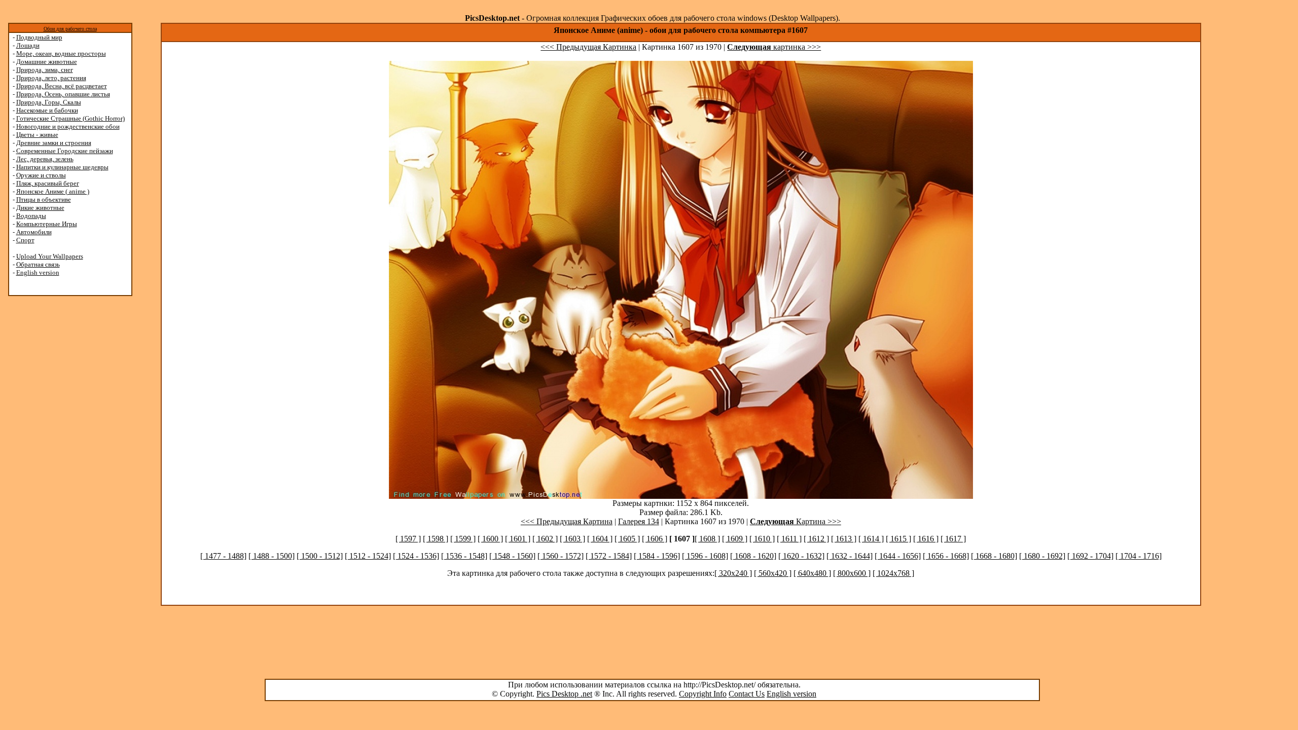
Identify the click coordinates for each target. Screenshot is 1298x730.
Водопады (31, 216)
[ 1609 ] (734, 538)
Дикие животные (40, 207)
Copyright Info (703, 693)
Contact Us (747, 693)
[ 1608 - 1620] (753, 556)
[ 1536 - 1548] (464, 556)
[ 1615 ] (898, 538)
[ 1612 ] (816, 538)
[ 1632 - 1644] (849, 556)
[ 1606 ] (654, 538)
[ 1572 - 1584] (609, 556)
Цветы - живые (37, 134)
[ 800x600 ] (852, 573)
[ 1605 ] (627, 538)
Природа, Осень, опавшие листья (63, 94)
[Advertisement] (47, 457)
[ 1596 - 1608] (705, 556)
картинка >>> (774, 47)
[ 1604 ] (599, 538)
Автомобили (34, 232)
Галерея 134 (638, 521)
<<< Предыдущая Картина (566, 521)
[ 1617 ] (953, 538)
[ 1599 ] (463, 538)
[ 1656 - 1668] (946, 556)
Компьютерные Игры (46, 224)
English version (37, 272)
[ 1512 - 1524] (368, 556)
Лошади (28, 45)
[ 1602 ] (545, 538)
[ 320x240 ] (733, 573)
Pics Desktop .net (564, 693)
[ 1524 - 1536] (416, 556)
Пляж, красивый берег (47, 183)
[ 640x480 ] (812, 573)
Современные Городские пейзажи (64, 151)
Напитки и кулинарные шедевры (62, 167)
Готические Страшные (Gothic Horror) (70, 118)
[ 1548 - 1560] (512, 556)
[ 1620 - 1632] (801, 556)
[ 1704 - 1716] (1138, 556)
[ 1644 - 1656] (898, 556)
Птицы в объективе (43, 199)
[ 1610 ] (762, 538)
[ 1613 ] (843, 538)
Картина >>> (795, 521)
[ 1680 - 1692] (1042, 556)
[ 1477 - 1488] (223, 556)
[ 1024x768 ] (893, 573)
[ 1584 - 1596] (657, 556)
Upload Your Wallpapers (49, 256)
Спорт (25, 240)
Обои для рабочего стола (70, 28)
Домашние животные (46, 61)
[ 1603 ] (572, 538)
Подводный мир (39, 37)
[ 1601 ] (517, 538)
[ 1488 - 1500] (271, 556)
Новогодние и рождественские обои (68, 126)
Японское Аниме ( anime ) (52, 191)
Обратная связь (38, 264)
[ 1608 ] (707, 538)
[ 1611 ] (789, 538)
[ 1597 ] (408, 538)
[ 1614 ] (871, 538)
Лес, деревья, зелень (45, 159)
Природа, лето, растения (51, 78)
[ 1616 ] (926, 538)
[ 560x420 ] (772, 573)
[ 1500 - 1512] (320, 556)
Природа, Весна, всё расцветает (61, 86)
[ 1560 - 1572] (560, 556)
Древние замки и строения (53, 143)
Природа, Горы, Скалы (48, 102)
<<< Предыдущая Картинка (588, 47)
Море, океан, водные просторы (61, 53)
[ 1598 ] (435, 538)
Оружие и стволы (41, 175)
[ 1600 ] (490, 538)
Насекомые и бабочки (47, 110)
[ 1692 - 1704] (1090, 556)
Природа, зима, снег (44, 70)
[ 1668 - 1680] (994, 556)
